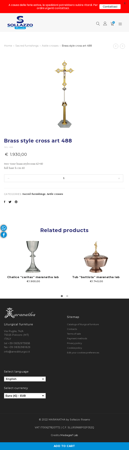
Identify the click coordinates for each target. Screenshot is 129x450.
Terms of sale (74, 333)
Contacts (72, 329)
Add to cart (64, 446)
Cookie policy (74, 347)
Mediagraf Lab (69, 435)
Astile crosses (50, 45)
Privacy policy (74, 343)
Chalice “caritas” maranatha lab (33, 277)
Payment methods (77, 338)
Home (8, 45)
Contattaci (110, 7)
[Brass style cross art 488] (4, 202)
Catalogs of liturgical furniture (83, 324)
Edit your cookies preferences (83, 352)
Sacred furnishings (26, 45)
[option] (33, 261)
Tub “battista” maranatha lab (96, 277)
